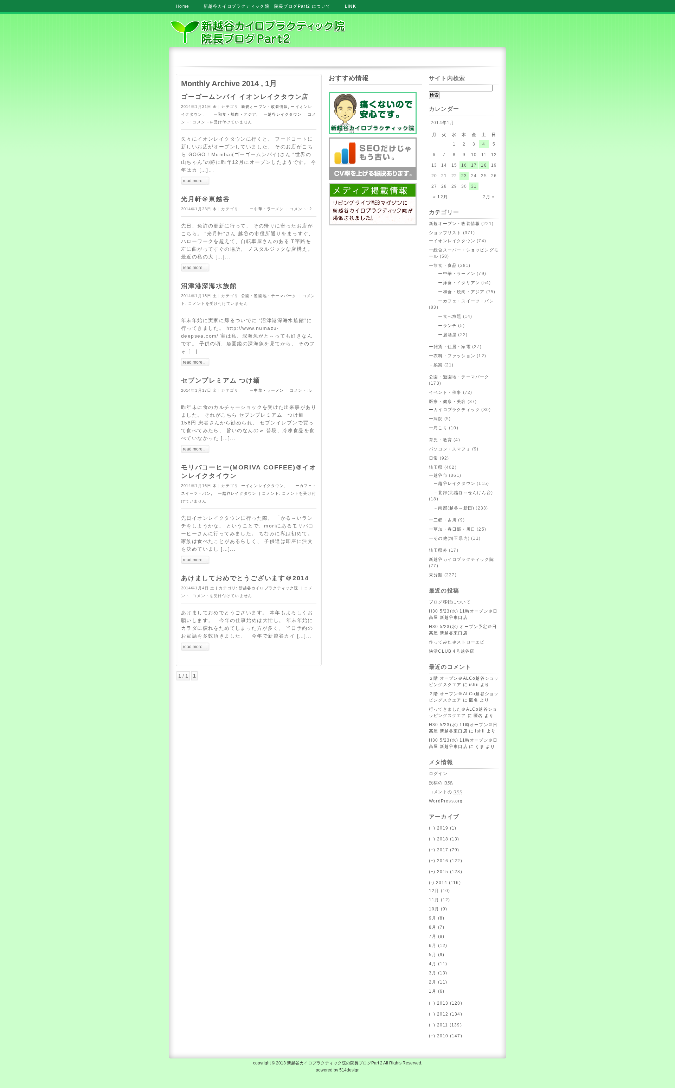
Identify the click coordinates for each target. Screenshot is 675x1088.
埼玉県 (436, 467)
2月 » (489, 196)
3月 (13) (438, 973)
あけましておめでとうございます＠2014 (245, 578)
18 (484, 165)
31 (474, 186)
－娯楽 (436, 365)
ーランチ (443, 325)
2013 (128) (445, 1003)
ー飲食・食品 (443, 265)
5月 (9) (436, 954)
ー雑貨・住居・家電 (450, 346)
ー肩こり (438, 427)
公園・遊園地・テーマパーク (268, 296)
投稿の (441, 782)
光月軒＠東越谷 (205, 199)
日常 (433, 458)
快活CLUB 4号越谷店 (451, 651)
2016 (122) (445, 860)
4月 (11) (438, 963)
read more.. (194, 180)
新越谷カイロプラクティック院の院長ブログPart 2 (334, 1063)
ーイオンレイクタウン (262, 486)
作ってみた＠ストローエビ (456, 642)
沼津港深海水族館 (209, 285)
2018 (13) (444, 839)
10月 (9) (438, 909)
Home (182, 6)
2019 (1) (442, 828)
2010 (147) (445, 1035)
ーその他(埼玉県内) (449, 538)
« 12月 (440, 196)
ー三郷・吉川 (443, 520)
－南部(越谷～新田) (451, 508)
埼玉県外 (438, 550)
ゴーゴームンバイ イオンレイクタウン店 (245, 96)
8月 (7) (436, 927)
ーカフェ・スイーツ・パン (461, 301)
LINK (350, 6)
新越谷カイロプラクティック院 (268, 588)
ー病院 (436, 418)
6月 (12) (438, 945)
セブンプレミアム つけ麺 (220, 380)
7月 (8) (436, 936)
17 (474, 165)
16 (464, 165)
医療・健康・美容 (447, 401)
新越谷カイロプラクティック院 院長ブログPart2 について (267, 6)
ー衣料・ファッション (452, 355)
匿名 (478, 715)
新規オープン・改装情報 (264, 106)
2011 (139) (445, 1025)
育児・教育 (440, 439)
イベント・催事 (445, 392)
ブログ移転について (450, 602)
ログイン (438, 773)
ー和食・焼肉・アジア (230, 114)
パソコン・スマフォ (450, 449)
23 (464, 175)
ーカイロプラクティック (454, 409)
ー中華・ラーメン (262, 209)
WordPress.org (446, 801)
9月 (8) (436, 918)
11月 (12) (439, 899)
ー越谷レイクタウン (280, 114)
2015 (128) (445, 871)
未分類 (436, 574)
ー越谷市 (438, 475)
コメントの (445, 791)
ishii (474, 684)
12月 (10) (439, 890)
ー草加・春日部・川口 (452, 529)
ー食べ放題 (445, 316)
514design (349, 1070)
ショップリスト (445, 232)
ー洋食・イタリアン (454, 282)
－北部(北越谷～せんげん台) (461, 492)
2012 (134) (445, 1014)
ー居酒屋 (443, 334)
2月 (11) (438, 982)
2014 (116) (445, 882)
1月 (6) (436, 991)
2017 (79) (444, 849)
